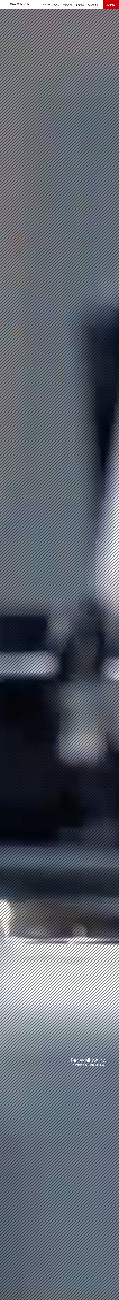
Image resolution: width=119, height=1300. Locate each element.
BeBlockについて (51, 4)
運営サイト (93, 4)
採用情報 (111, 4)
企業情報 (79, 4)
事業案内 (67, 4)
